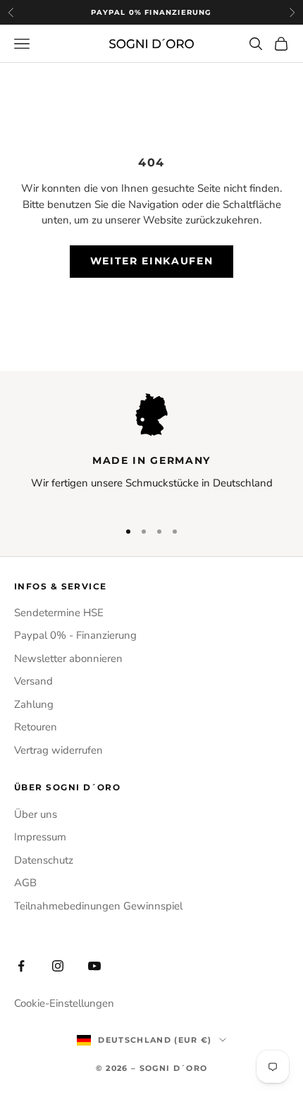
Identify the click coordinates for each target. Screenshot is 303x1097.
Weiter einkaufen (152, 261)
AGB (25, 883)
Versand (33, 681)
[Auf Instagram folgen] (58, 966)
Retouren (35, 727)
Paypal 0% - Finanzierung (75, 635)
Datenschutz (43, 860)
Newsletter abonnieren (68, 658)
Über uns (35, 814)
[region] (151, 450)
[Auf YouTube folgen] (94, 966)
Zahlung (34, 704)
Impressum (40, 837)
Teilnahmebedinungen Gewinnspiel (98, 906)
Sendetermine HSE (59, 613)
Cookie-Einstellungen (64, 1003)
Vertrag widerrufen (58, 750)
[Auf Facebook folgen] (21, 966)
